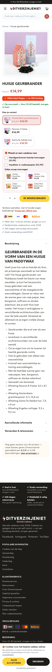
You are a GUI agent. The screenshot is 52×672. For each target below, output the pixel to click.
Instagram (20, 537)
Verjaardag (7, 553)
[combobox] (26, 16)
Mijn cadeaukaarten (12, 614)
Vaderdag (7, 561)
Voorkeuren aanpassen (26, 668)
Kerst (4, 565)
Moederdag (8, 557)
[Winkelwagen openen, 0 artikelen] (47, 9)
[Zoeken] (46, 16)
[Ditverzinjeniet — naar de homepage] (25, 9)
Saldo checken (9, 610)
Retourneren (8, 586)
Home (5, 27)
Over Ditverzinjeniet (12, 590)
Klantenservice (9, 581)
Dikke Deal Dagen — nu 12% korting (23, 98)
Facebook (7, 537)
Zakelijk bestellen (11, 594)
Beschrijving (26, 243)
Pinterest (33, 537)
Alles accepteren (14, 661)
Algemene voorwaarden (14, 598)
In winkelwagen (34, 198)
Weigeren (38, 662)
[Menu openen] (5, 9)
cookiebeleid (8, 655)
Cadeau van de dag (12, 549)
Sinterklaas (7, 569)
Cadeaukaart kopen (12, 606)
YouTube (44, 537)
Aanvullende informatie (26, 423)
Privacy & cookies (10, 602)
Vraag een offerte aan (26, 211)
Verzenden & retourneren (26, 431)
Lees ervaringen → (30, 453)
